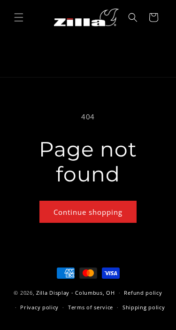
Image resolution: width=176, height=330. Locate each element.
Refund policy (143, 292)
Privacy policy (39, 307)
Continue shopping (88, 212)
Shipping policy (143, 307)
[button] (18, 17)
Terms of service (90, 307)
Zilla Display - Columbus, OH (75, 292)
